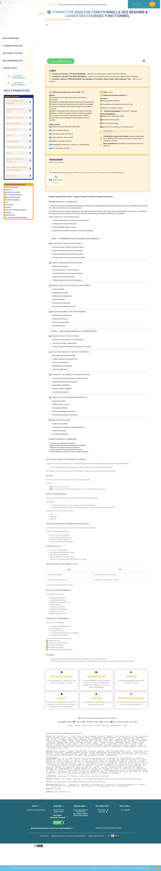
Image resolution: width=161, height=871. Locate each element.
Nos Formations (11, 38)
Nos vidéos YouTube (12, 53)
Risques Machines (9, 215)
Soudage (8, 135)
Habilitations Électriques (11, 187)
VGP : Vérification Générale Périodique (15, 217)
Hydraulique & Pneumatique (14, 118)
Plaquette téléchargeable (18, 77)
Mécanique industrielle (13, 123)
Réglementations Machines (12, 197)
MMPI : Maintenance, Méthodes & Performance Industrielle (16, 169)
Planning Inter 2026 (12, 46)
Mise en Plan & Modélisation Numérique (15, 160)
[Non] (157, 868)
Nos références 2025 (13, 61)
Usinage (8, 153)
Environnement (8, 205)
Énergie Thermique (12, 141)
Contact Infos (10, 68)
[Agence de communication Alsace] (115, 837)
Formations (54, 4)
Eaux (5, 202)
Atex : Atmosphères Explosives (13, 194)
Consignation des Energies (12, 200)
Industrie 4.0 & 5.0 (11, 176)
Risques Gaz (8, 189)
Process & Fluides (11, 129)
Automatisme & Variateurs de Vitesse (15, 110)
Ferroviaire (7, 207)
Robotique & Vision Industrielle (15, 147)
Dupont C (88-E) (133, 131)
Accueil (48, 4)
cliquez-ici (142, 868)
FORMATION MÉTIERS (11, 97)
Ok (152, 4)
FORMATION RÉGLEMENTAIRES (14, 185)
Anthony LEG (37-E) (120, 131)
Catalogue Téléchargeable (18, 84)
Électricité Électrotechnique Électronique (14, 102)
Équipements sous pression (12, 192)
